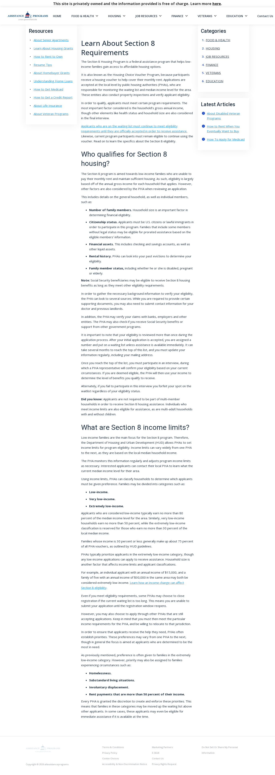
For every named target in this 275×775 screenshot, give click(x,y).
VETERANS (205, 16)
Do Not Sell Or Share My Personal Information (220, 750)
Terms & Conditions (113, 747)
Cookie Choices (110, 758)
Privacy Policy (109, 752)
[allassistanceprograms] (43, 747)
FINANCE (177, 16)
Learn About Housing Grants (53, 48)
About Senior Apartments (51, 40)
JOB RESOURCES (146, 16)
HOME (57, 16)
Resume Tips (43, 65)
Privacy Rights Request (164, 764)
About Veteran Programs (51, 114)
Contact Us (265, 16)
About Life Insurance (48, 106)
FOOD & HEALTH (82, 16)
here (216, 3)
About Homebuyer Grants (52, 73)
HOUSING (114, 16)
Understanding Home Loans (53, 81)
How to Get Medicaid (48, 89)
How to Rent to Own (48, 56)
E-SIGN (155, 752)
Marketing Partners (162, 747)
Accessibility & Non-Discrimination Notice (124, 764)
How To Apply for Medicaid (226, 139)
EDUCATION (234, 16)
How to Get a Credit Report (53, 97)
